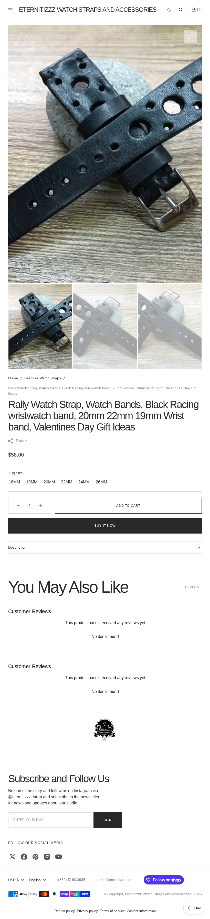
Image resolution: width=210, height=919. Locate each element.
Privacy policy (87, 911)
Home (13, 378)
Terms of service (112, 911)
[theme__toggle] (169, 9)
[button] (181, 9)
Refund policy (65, 911)
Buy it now (105, 525)
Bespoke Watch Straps (42, 378)
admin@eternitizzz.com (114, 880)
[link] (105, 730)
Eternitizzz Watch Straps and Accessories (158, 894)
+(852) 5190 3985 (70, 880)
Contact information (141, 911)
